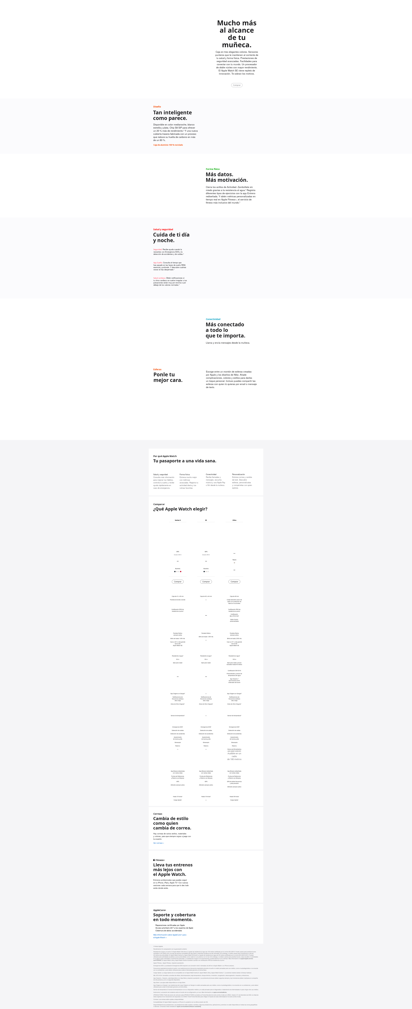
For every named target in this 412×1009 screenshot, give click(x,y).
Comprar (237, 85)
